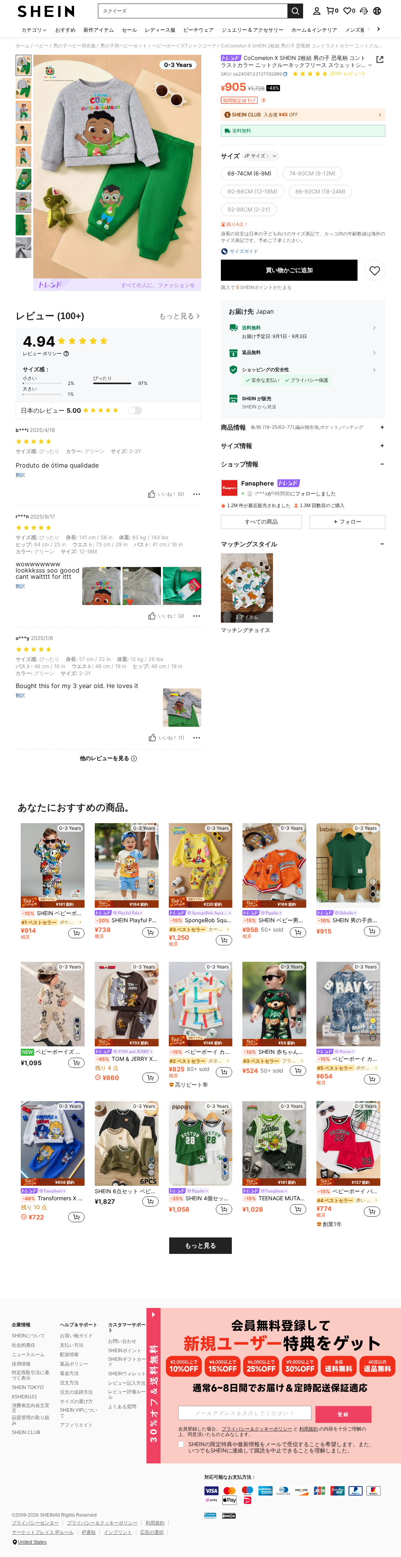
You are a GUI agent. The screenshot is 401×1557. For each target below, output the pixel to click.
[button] (363, 11)
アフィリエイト (76, 1425)
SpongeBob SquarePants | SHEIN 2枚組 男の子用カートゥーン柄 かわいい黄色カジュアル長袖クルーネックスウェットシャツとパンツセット (201, 920)
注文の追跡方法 (76, 1392)
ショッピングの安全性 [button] (265, 369)
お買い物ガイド (76, 1335)
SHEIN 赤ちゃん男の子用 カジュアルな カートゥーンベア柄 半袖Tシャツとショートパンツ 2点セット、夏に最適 (275, 1052)
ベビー (41, 46)
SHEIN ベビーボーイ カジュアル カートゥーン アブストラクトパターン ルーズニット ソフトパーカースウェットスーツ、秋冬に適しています (53, 913)
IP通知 (89, 1532)
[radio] (249, 173)
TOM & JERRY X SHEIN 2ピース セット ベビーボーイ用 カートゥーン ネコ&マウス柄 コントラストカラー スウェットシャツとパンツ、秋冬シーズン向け (127, 1059)
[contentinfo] (300, 1495)
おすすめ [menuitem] (65, 30)
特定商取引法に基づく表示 (30, 1375)
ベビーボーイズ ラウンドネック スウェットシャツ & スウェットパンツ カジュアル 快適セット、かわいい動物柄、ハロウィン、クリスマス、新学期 (53, 1052)
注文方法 (69, 1382)
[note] (53, 902)
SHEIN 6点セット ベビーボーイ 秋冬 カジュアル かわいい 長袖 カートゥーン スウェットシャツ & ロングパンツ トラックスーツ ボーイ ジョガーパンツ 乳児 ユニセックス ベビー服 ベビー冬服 (127, 1191)
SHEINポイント (124, 1350)
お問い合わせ (122, 1341)
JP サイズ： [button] (257, 156)
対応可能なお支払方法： (230, 1477)
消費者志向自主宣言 (30, 1408)
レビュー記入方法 (127, 1383)
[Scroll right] (378, 29)
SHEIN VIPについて (78, 1412)
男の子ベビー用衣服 (74, 46)
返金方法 (69, 1373)
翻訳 (20, 475)
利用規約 (155, 1523)
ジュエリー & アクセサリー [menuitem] (253, 30)
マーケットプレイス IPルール (43, 1532)
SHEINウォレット (127, 1373)
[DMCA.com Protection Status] (229, 1515)
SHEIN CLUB (26, 1432)
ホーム (23, 46)
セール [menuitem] (129, 30)
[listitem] (247, 588)
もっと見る (200, 1245)
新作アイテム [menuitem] (98, 30)
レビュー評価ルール (127, 1394)
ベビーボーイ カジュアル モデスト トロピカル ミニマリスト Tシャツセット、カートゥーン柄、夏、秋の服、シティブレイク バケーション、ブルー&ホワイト (349, 1059)
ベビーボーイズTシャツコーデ (184, 46)
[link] (332, 10)
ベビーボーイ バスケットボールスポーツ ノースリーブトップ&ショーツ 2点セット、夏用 (349, 1191)
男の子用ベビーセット (123, 46)
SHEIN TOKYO (27, 1387)
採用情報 (21, 1364)
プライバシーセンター (35, 1523)
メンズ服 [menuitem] (355, 30)
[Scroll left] (369, 29)
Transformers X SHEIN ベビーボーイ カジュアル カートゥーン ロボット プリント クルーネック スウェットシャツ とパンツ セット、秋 (53, 1198)
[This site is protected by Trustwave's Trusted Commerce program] (210, 1515)
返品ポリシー (74, 1364)
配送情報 (69, 1354)
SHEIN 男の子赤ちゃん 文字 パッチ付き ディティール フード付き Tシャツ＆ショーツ (349, 920)
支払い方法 (71, 1345)
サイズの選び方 (76, 1401)
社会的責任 (23, 1345)
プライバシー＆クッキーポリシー (102, 1523)
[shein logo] (46, 11)
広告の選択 (152, 1532)
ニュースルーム (28, 1354)
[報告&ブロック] (196, 494)
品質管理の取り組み (30, 1420)
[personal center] (317, 11)
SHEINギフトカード (127, 1362)
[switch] (135, 410)
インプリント (118, 1532)
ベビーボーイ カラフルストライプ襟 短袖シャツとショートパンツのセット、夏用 (201, 1052)
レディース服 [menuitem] (160, 30)
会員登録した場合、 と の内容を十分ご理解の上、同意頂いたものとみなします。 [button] (272, 1431)
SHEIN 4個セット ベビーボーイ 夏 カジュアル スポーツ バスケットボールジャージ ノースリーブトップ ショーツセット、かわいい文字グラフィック (201, 1198)
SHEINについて (28, 1335)
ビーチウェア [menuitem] (198, 30)
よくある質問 (122, 1406)
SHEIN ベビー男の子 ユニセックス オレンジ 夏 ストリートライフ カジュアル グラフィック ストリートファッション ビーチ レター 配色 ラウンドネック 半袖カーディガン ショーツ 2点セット (275, 920)
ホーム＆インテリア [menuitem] (314, 30)
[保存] (374, 270)
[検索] (295, 11)
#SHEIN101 (24, 1397)
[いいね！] (151, 494)
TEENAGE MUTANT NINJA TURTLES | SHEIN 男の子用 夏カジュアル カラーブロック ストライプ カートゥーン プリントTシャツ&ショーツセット (275, 1198)
